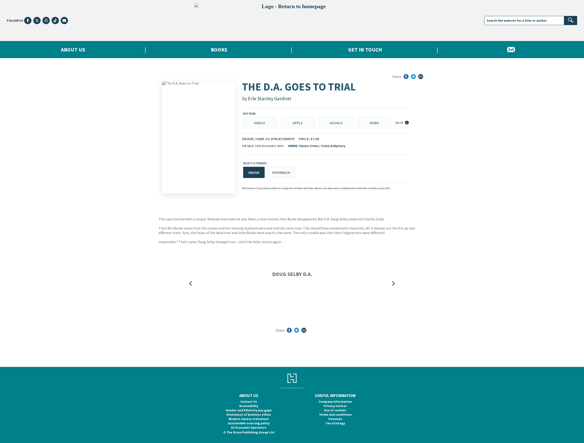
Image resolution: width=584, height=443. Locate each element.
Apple (297, 123)
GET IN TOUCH (365, 49)
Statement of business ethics (248, 414)
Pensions (335, 419)
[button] (190, 283)
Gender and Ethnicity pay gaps (249, 410)
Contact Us (248, 401)
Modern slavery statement (249, 419)
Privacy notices (335, 406)
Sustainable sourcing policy (249, 423)
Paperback (281, 172)
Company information (335, 401)
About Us (73, 49)
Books (219, 49)
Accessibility (248, 406)
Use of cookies (335, 410)
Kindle (259, 123)
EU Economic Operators (248, 427)
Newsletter (511, 49)
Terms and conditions (335, 414)
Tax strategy (335, 423)
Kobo (374, 123)
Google (336, 123)
